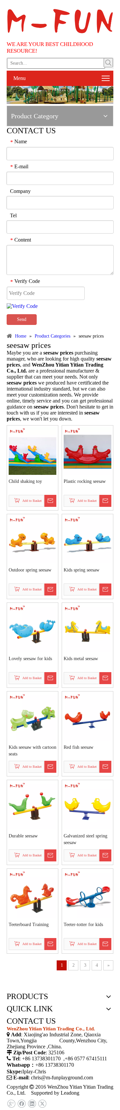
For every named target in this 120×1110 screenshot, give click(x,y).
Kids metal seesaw (81, 658)
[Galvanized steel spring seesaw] (87, 805)
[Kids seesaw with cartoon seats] (32, 716)
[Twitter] (42, 1104)
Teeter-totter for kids (83, 924)
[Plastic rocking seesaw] (87, 450)
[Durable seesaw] (32, 805)
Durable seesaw (23, 835)
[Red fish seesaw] (87, 716)
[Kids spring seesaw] (87, 539)
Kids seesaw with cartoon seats (32, 750)
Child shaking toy (25, 481)
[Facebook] (21, 1104)
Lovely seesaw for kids (30, 658)
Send (21, 319)
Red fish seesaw (78, 747)
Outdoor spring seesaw (30, 569)
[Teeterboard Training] (32, 893)
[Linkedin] (32, 1104)
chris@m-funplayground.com (62, 1077)
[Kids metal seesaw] (87, 627)
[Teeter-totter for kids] (87, 893)
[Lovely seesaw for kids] (32, 627)
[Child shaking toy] (32, 450)
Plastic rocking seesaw (85, 481)
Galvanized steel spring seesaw (85, 839)
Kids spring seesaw (81, 569)
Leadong (70, 1093)
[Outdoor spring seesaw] (32, 539)
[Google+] (11, 1104)
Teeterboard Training (29, 924)
